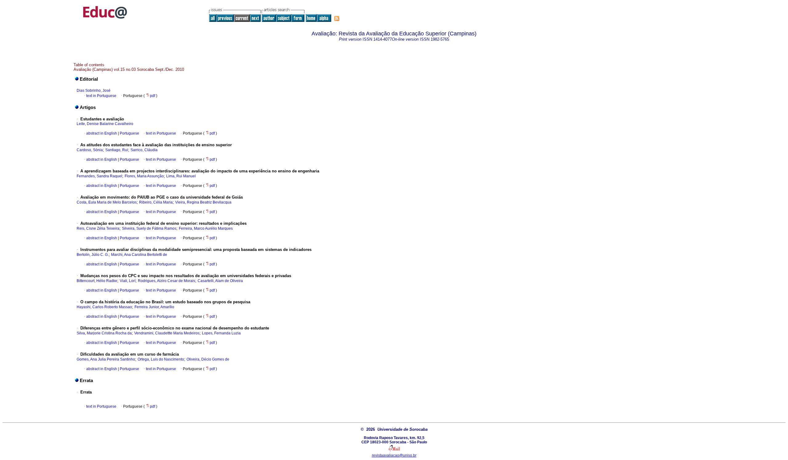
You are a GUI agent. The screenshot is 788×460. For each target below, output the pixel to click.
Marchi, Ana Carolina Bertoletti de (139, 254)
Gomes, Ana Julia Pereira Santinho (106, 359)
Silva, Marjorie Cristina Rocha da (104, 333)
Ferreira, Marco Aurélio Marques (206, 228)
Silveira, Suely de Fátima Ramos (149, 228)
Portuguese (129, 133)
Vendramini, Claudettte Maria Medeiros (166, 333)
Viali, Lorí (127, 281)
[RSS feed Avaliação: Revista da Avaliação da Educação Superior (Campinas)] (336, 18)
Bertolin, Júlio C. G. (93, 254)
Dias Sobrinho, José (94, 90)
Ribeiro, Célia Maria (156, 202)
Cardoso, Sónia (90, 150)
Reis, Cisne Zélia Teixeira (98, 228)
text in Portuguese (101, 96)
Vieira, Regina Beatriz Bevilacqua (203, 202)
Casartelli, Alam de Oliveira (220, 281)
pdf (153, 96)
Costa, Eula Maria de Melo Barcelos (107, 202)
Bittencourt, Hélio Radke (97, 281)
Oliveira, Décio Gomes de (208, 359)
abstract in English (101, 133)
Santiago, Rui (116, 150)
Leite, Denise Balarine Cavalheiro (105, 124)
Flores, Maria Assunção (144, 176)
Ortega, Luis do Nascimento (161, 359)
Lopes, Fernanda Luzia (221, 333)
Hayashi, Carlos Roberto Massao (104, 307)
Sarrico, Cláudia (144, 150)
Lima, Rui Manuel (181, 176)
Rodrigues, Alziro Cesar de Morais (166, 281)
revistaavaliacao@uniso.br (394, 455)
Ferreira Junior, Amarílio (154, 307)
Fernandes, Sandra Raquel (99, 176)
